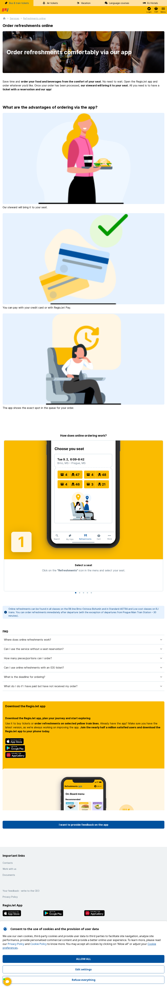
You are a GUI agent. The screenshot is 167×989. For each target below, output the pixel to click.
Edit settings (83, 969)
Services (14, 18)
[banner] (5, 10)
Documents (9, 875)
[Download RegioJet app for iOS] (22, 913)
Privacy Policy (16, 944)
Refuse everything (83, 980)
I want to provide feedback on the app (83, 824)
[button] (149, 10)
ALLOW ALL (83, 959)
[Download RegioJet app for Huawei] (104, 913)
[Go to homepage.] (4, 18)
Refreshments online (34, 18)
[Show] (7, 982)
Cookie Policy (38, 944)
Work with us (9, 868)
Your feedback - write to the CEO (21, 890)
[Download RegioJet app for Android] (63, 913)
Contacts (8, 862)
